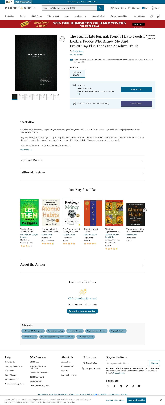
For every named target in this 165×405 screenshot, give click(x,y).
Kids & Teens (36, 16)
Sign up (154, 363)
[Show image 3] (28, 97)
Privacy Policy (118, 373)
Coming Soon (80, 16)
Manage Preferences (115, 400)
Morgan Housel (69, 235)
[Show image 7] (56, 97)
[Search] (100, 8)
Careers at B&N (67, 366)
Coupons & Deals (93, 369)
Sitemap (124, 394)
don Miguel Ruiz (112, 235)
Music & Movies (139, 16)
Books (22, 16)
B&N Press (34, 362)
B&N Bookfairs (36, 381)
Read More (25, 150)
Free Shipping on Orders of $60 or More (82, 2)
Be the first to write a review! (82, 311)
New (66, 16)
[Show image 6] (49, 97)
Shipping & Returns (13, 366)
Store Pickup (10, 375)
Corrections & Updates (14, 384)
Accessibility (103, 394)
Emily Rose (78, 51)
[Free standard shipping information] (79, 94)
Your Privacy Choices (84, 394)
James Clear (47, 235)
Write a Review (76, 54)
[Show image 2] (21, 97)
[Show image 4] (35, 97)
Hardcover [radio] (77, 73)
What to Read (53, 16)
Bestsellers (9, 16)
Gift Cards (9, 371)
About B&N (66, 362)
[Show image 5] (42, 97)
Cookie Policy (114, 394)
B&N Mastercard (37, 377)
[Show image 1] (14, 97)
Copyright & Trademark (58, 394)
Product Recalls (11, 379)
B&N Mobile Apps (69, 375)
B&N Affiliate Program (39, 386)
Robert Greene (90, 235)
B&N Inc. (65, 371)
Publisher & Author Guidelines (38, 367)
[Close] (161, 400)
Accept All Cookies (136, 400)
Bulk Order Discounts (39, 373)
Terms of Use (43, 394)
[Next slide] (145, 210)
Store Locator (92, 357)
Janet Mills (109, 237)
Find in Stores (136, 104)
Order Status (91, 363)
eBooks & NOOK (98, 16)
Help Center (10, 362)
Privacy (72, 394)
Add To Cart (136, 89)
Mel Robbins (25, 235)
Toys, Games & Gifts (119, 16)
